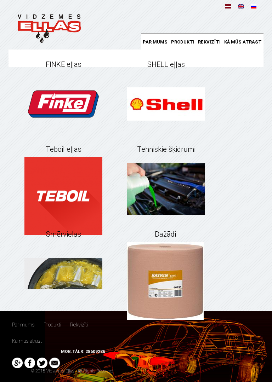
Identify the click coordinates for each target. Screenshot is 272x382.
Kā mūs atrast (243, 42)
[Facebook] (29, 363)
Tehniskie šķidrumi (166, 149)
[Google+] (17, 363)
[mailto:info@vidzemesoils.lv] (54, 363)
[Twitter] (42, 363)
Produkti (182, 42)
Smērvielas (63, 234)
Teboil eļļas (63, 149)
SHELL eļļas (166, 64)
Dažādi (165, 234)
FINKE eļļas (63, 64)
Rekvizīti (209, 42)
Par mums (155, 42)
